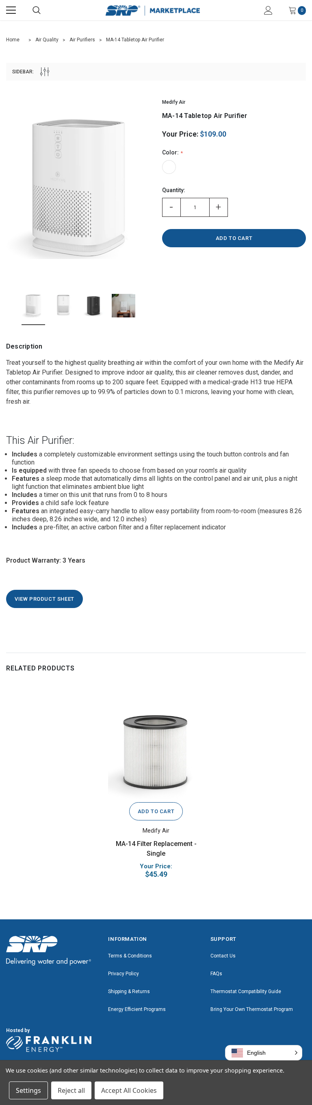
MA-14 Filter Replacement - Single (156, 848)
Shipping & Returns (129, 991)
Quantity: (173, 190)
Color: (171, 152)
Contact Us (223, 956)
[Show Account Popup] (268, 10)
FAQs (216, 974)
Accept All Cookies (129, 1090)
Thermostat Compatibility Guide (245, 991)
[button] (263, 1052)
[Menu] (11, 10)
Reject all (71, 1090)
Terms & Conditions (130, 956)
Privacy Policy (123, 974)
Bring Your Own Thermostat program (251, 1009)
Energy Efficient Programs (137, 1009)
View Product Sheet (44, 599)
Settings (28, 1090)
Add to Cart (156, 811)
